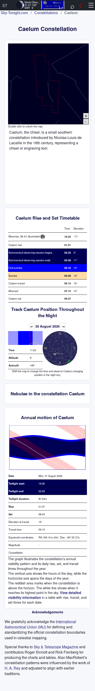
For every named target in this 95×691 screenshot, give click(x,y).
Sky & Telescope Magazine (56, 646)
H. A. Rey (12, 668)
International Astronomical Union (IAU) (40, 624)
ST (4, 5)
